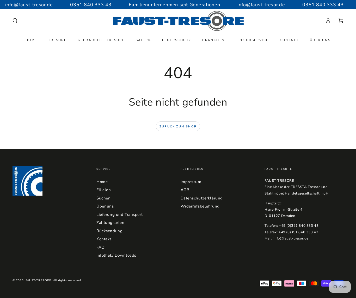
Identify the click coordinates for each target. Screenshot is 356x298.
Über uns (105, 206)
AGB (185, 189)
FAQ (100, 247)
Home (102, 181)
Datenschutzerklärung (202, 198)
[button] (15, 20)
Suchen (103, 198)
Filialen (103, 189)
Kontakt (103, 239)
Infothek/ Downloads (116, 255)
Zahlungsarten (110, 222)
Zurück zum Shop (178, 126)
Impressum (191, 181)
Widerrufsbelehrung (200, 206)
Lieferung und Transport (119, 214)
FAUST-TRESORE (38, 280)
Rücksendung (109, 231)
